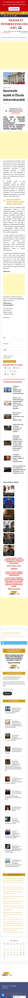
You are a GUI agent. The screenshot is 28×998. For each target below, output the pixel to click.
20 (14, 952)
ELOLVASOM (14, 9)
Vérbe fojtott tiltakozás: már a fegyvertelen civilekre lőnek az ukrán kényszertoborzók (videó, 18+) (12, 914)
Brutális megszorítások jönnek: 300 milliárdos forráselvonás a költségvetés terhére (12, 834)
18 (8, 952)
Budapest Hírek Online (14, 875)
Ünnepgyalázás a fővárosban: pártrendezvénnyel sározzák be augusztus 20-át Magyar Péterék (13, 849)
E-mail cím (6, 343)
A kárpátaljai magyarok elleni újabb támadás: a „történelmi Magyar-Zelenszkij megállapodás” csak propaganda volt (13, 907)
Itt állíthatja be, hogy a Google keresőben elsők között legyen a (16, 111)
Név (4, 337)
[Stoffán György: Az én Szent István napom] (7, 807)
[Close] (26, 6)
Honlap (5, 349)
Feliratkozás (7, 693)
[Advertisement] (14, 55)
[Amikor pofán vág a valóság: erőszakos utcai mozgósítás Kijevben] (7, 748)
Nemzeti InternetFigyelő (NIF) (14, 993)
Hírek (9, 87)
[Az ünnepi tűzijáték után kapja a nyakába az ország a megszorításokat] (7, 779)
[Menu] (2, 13)
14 (17, 950)
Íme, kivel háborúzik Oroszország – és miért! (13, 919)
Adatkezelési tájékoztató (5, 987)
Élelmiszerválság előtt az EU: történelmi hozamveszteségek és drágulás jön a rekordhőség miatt (13, 863)
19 (11, 952)
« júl (4, 958)
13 (14, 950)
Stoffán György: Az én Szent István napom (17, 809)
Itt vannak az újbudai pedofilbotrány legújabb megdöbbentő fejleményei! (11, 633)
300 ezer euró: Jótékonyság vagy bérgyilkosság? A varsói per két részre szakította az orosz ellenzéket (13, 724)
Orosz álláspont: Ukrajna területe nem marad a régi (13, 637)
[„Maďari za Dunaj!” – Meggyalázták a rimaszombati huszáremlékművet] (7, 708)
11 (8, 950)
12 (11, 950)
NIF (12, 707)
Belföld (5, 87)
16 (23, 950)
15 (20, 950)
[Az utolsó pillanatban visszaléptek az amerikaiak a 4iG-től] (7, 819)
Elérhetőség (13, 986)
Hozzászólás (6, 317)
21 (17, 952)
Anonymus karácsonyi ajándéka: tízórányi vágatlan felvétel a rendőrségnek (15, 201)
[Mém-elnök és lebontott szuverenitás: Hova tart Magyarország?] (7, 735)
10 (4, 950)
